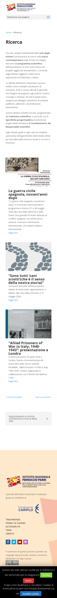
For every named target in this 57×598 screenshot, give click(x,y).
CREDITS (10, 533)
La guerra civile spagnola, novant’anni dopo (28, 194)
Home (9, 32)
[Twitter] (14, 542)
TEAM (8, 530)
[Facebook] (8, 542)
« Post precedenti (14, 397)
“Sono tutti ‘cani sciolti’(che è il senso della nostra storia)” (26, 279)
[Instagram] (25, 542)
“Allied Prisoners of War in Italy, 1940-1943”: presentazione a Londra (28, 348)
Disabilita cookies (31, 593)
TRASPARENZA (13, 519)
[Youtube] (19, 542)
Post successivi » (43, 397)
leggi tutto (13, 232)
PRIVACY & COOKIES (15, 523)
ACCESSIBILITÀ (13, 526)
